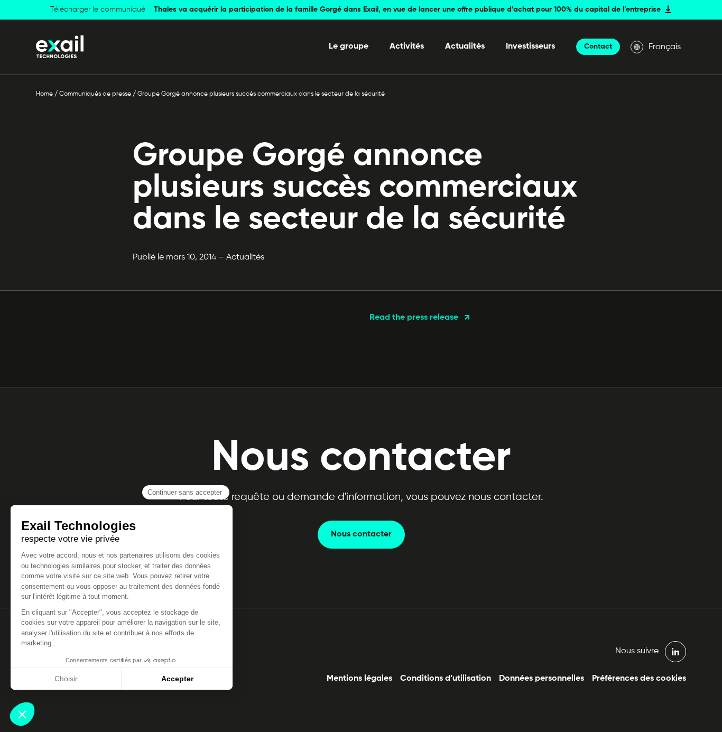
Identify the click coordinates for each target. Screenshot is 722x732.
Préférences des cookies (639, 678)
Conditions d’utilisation (445, 678)
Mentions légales (359, 678)
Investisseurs (530, 46)
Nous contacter (361, 534)
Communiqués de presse (95, 94)
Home (44, 94)
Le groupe (348, 46)
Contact (598, 46)
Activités (407, 46)
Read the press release (413, 317)
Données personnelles (541, 678)
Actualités (465, 46)
